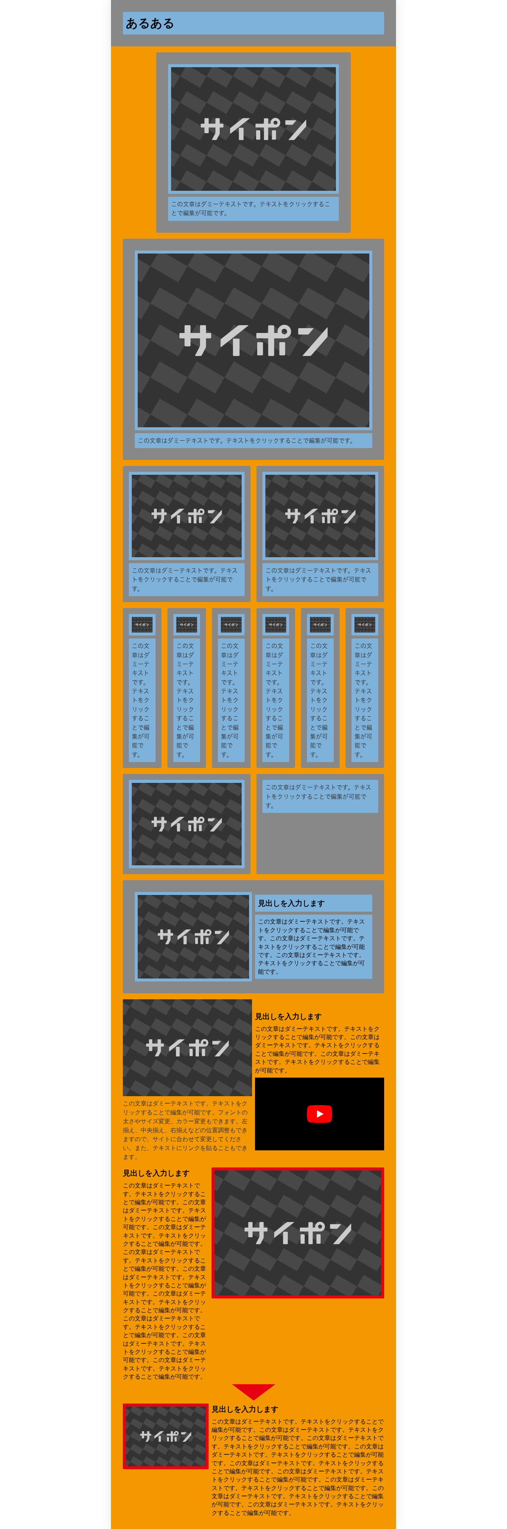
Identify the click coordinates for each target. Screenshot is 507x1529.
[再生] (319, 1114)
